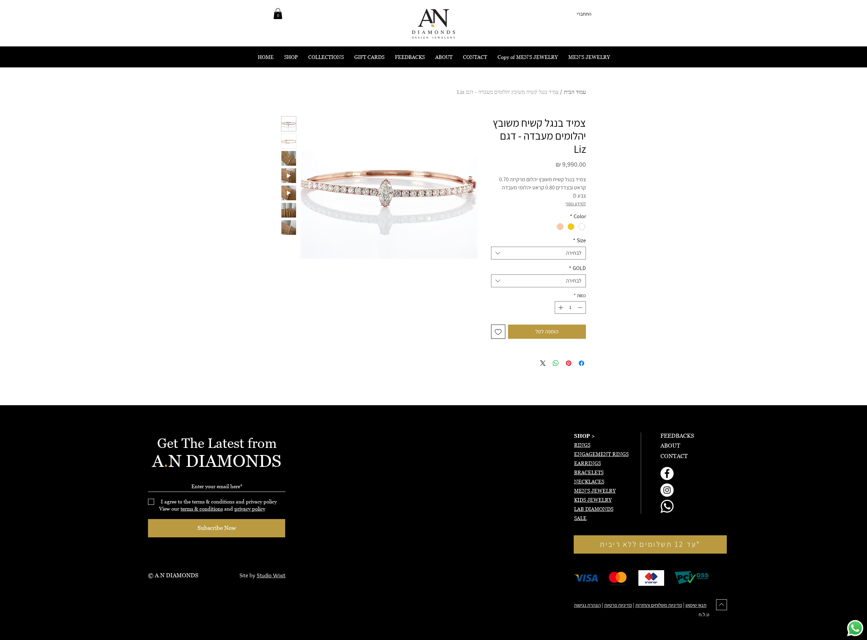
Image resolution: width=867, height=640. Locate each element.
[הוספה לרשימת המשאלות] (498, 332)
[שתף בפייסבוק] (581, 363)
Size (579, 240)
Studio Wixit (271, 575)
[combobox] (538, 253)
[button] (277, 13)
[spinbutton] (570, 307)
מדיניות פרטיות (618, 605)
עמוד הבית (575, 92)
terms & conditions (202, 508)
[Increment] (560, 307)
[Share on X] (543, 363)
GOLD (577, 268)
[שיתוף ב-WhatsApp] (556, 363)
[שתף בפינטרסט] (569, 363)
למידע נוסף (576, 204)
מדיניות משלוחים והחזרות (658, 605)
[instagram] (667, 490)
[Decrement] (580, 307)
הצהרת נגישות (587, 605)
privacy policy (249, 508)
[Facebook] (667, 473)
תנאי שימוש (695, 605)
